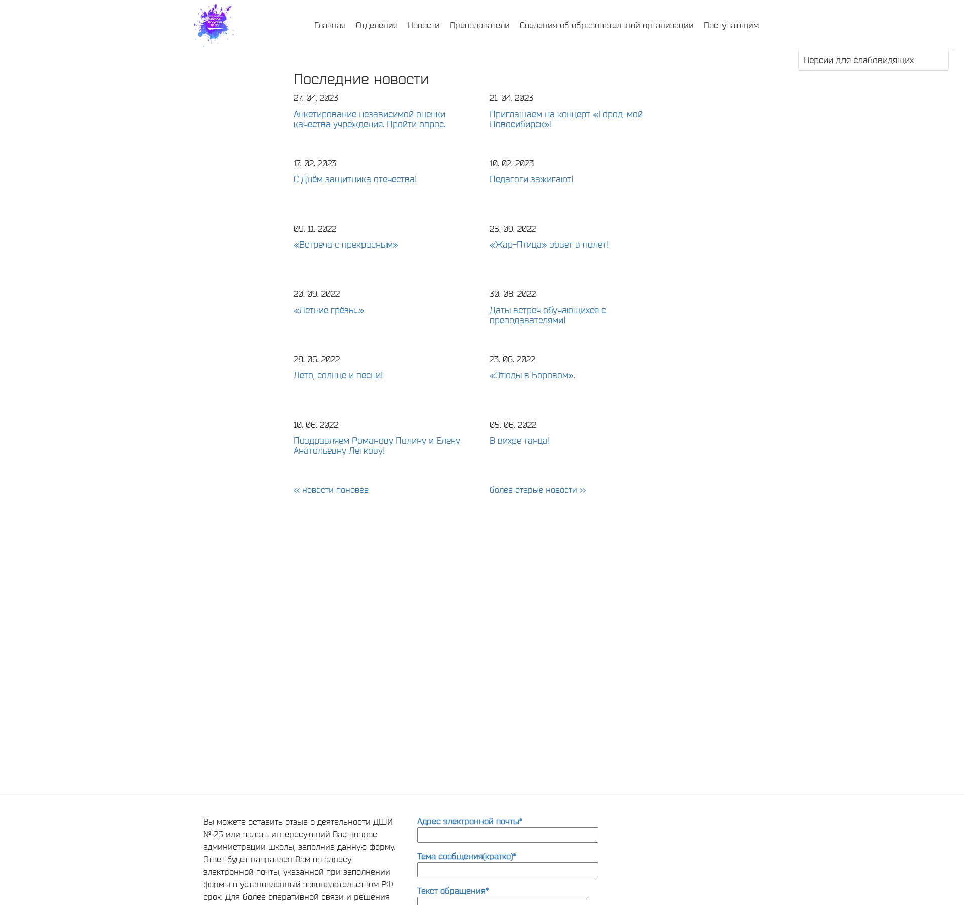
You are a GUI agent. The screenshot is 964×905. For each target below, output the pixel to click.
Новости (424, 25)
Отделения (377, 25)
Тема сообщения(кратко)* (466, 856)
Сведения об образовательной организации (607, 25)
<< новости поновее (331, 489)
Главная (330, 25)
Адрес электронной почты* (469, 821)
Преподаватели (480, 25)
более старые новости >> (538, 489)
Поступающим (731, 25)
